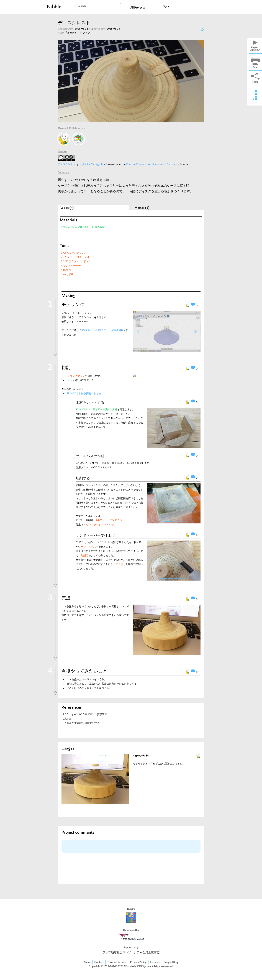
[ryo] (63, 139)
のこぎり (68, 274)
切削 (65, 368)
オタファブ (84, 32)
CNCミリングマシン (75, 253)
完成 (65, 598)
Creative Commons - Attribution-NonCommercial (153, 164)
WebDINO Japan (141, 966)
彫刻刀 (67, 270)
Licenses (155, 962)
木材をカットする (90, 402)
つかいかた (141, 756)
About (87, 962)
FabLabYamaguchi (93, 164)
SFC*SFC (121, 966)
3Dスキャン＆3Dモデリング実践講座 (102, 330)
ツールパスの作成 (90, 456)
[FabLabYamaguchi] (78, 139)
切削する (83, 478)
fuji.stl (70, 380)
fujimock (71, 32)
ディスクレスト (66, 164)
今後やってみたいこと (84, 671)
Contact (99, 962)
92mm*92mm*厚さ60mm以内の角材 (84, 227)
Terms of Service (116, 962)
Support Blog (171, 962)
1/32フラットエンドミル (77, 261)
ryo (80, 164)
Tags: (61, 32)
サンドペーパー (72, 266)
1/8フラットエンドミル (76, 257)
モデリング (73, 305)
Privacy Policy (138, 962)
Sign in (166, 7)
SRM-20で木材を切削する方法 (84, 393)
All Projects (137, 7)
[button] (138, 331)
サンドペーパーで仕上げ (95, 535)
